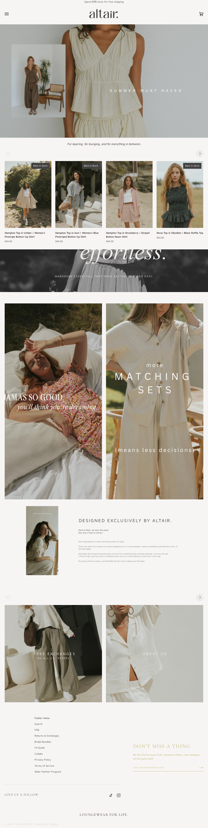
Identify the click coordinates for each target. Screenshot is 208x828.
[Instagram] (118, 795)
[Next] (199, 153)
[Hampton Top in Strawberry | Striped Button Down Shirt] (129, 194)
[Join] (198, 767)
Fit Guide (40, 747)
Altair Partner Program (48, 771)
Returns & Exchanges (47, 735)
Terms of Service (44, 765)
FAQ (37, 729)
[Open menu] (11, 14)
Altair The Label (17, 824)
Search (38, 723)
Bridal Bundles (43, 741)
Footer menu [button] (42, 718)
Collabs (39, 753)
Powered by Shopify (46, 824)
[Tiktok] (111, 795)
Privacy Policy (43, 759)
